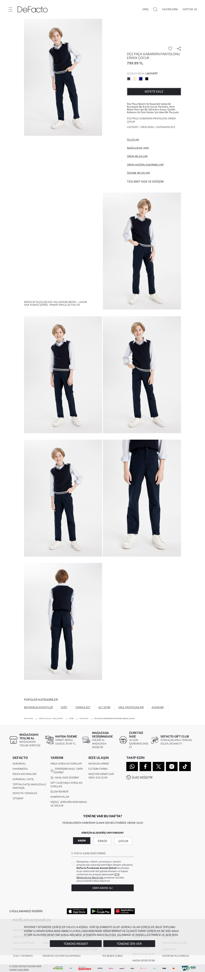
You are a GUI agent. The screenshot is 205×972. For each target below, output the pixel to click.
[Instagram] (172, 766)
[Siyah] (147, 79)
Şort (64, 707)
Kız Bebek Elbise (112, 955)
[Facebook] (145, 766)
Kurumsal (19, 763)
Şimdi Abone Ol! (102, 887)
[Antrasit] (129, 79)
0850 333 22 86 (98, 777)
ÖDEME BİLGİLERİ (138, 173)
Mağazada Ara (138, 148)
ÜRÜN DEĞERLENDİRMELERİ (145, 165)
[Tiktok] (185, 766)
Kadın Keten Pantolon (57, 955)
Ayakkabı (158, 707)
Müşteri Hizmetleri (101, 773)
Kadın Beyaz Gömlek (175, 955)
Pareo (76, 955)
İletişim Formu (98, 768)
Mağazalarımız (98, 763)
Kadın (82, 840)
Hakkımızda (20, 768)
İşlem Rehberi (59, 791)
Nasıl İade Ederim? (66, 777)
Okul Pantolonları (131, 707)
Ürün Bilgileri (137, 156)
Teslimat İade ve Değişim (145, 181)
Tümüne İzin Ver (129, 943)
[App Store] (77, 911)
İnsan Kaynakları (24, 773)
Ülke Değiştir (142, 777)
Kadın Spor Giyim (144, 960)
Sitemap (18, 798)
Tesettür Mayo (23, 955)
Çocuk (123, 841)
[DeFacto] (33, 9)
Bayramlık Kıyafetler (38, 707)
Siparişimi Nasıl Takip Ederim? (68, 770)
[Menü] (10, 9)
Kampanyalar (59, 796)
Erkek (102, 841)
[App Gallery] (124, 911)
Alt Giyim (104, 707)
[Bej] (135, 79)
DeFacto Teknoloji (25, 793)
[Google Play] (100, 911)
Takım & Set (82, 707)
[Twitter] (158, 766)
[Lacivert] (141, 79)
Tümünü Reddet (75, 943)
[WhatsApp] (132, 766)
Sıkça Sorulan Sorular (66, 763)
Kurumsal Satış (23, 779)
